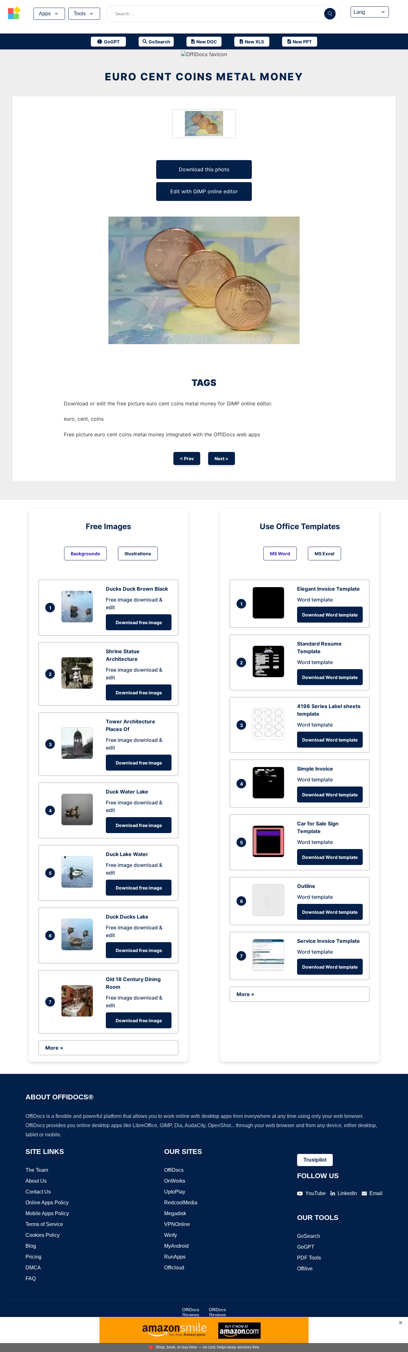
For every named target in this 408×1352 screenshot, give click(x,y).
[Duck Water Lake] (78, 823)
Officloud (174, 1267)
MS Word (280, 553)
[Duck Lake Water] (78, 886)
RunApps (175, 1257)
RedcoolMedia (180, 1202)
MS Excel (324, 553)
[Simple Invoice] (270, 797)
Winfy (170, 1235)
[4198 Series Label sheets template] (270, 738)
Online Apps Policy (47, 1202)
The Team (37, 1170)
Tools (80, 13)
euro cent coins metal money (204, 76)
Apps (45, 13)
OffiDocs (174, 1170)
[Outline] (270, 914)
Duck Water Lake (127, 791)
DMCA (33, 1267)
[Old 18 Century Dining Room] (78, 1015)
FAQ (31, 1278)
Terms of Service (44, 1224)
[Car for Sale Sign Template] (270, 855)
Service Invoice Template (328, 941)
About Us (36, 1181)
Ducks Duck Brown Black (137, 589)
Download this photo (204, 169)
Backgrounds (85, 553)
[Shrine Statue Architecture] (78, 687)
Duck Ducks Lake (127, 916)
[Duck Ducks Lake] (78, 948)
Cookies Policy (43, 1235)
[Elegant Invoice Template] (270, 617)
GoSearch (308, 1236)
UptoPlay (174, 1191)
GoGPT (305, 1247)
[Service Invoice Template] (270, 969)
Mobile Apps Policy (47, 1213)
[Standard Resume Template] (270, 675)
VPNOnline (177, 1224)
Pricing (33, 1257)
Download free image (139, 622)
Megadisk (175, 1213)
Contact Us (38, 1191)
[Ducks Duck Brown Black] (78, 620)
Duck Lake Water (127, 854)
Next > (222, 458)
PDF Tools (309, 1257)
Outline (306, 886)
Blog (31, 1246)
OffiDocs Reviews (190, 1312)
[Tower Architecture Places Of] (78, 757)
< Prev (187, 458)
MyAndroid (176, 1246)
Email (375, 1193)
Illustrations (138, 553)
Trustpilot (314, 1160)
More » (54, 1048)
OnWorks (174, 1181)
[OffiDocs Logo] (14, 13)
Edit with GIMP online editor (204, 191)
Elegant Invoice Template (328, 589)
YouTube (315, 1193)
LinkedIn (347, 1193)
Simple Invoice (315, 768)
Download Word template (330, 614)
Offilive (305, 1268)
